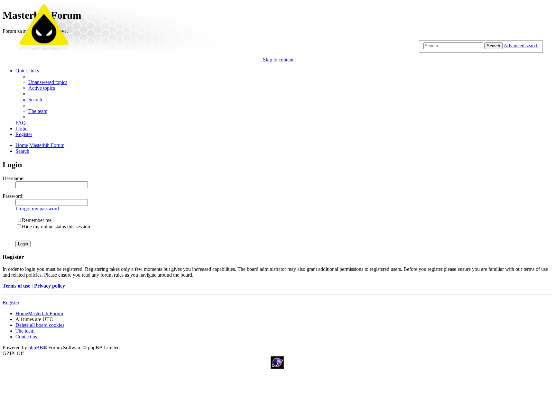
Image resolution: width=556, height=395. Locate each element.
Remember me (36, 220)
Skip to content (278, 59)
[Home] (278, 48)
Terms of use (16, 286)
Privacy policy (49, 286)
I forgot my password (37, 208)
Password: (13, 196)
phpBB (35, 347)
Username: (13, 178)
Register (11, 302)
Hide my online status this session (56, 226)
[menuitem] (47, 82)
